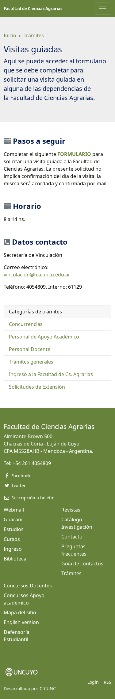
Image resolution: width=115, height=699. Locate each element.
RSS (107, 682)
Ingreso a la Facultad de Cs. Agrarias (51, 374)
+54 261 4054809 (32, 463)
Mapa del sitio (20, 612)
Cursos (12, 539)
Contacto (71, 536)
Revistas (70, 509)
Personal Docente (29, 349)
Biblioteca (15, 558)
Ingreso (13, 549)
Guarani (13, 519)
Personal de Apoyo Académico (44, 336)
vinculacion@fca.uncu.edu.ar (37, 274)
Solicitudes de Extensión (37, 386)
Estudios (14, 529)
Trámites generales (31, 361)
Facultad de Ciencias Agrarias (33, 8)
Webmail (14, 509)
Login (93, 682)
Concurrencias (26, 324)
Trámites (34, 35)
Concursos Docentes (28, 585)
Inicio (10, 35)
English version (21, 622)
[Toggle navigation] (102, 8)
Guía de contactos (82, 563)
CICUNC (48, 688)
